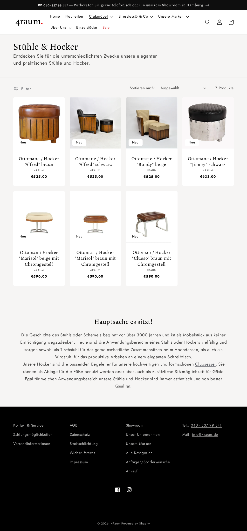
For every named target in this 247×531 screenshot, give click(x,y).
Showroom (134, 425)
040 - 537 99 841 (206, 425)
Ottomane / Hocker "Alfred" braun (39, 161)
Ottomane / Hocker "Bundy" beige (151, 161)
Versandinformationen (31, 443)
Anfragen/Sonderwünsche (148, 462)
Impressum (79, 462)
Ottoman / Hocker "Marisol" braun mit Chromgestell (95, 258)
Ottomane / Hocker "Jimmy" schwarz (208, 161)
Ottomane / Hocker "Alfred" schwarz (95, 161)
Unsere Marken (138, 443)
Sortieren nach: (142, 88)
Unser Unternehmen (143, 434)
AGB (74, 425)
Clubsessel (205, 364)
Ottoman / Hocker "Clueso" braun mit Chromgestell (151, 258)
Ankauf (131, 471)
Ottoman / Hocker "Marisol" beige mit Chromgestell (39, 258)
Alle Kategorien (139, 453)
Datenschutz (80, 434)
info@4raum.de (205, 434)
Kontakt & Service (28, 425)
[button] (100, 16)
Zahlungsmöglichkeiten (33, 434)
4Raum (115, 523)
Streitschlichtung (84, 443)
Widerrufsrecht (82, 453)
